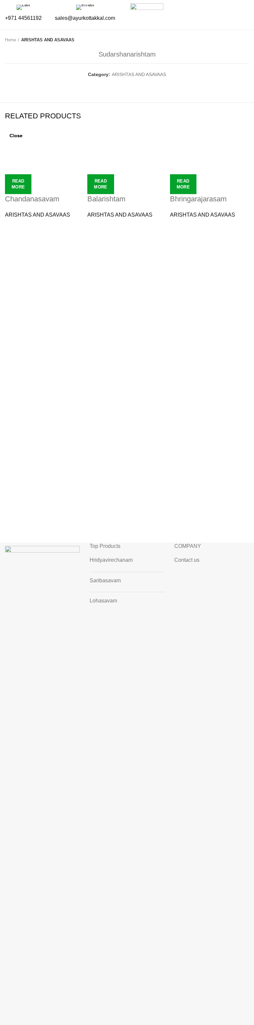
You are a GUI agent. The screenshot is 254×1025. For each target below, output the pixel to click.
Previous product (232, 40)
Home (10, 39)
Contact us (186, 560)
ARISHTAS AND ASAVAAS (47, 39)
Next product (245, 40)
